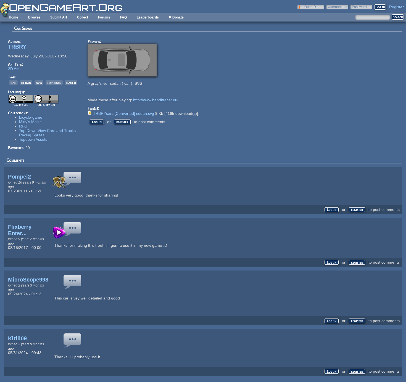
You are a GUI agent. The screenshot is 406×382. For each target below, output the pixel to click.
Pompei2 (19, 177)
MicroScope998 (28, 280)
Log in (97, 122)
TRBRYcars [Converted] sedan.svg (123, 113)
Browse (34, 17)
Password (359, 7)
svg (39, 82)
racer (71, 82)
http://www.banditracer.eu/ (155, 100)
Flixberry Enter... (19, 230)
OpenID (310, 7)
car (13, 82)
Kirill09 (17, 338)
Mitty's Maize (30, 122)
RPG (23, 126)
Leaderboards (148, 17)
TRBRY (17, 47)
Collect (82, 17)
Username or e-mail (337, 7)
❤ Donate (176, 17)
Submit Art (58, 17)
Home (13, 17)
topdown (54, 82)
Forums (104, 17)
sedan (26, 82)
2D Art (13, 69)
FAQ (123, 17)
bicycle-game (30, 117)
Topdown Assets (33, 139)
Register (396, 7)
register (122, 122)
